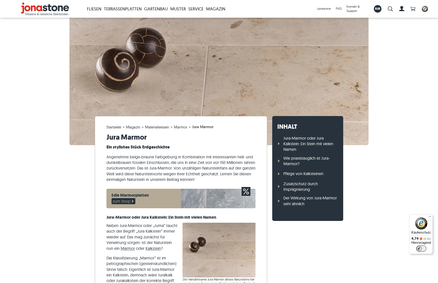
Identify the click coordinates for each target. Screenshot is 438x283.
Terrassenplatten (123, 8)
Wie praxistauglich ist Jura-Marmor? (306, 161)
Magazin (215, 8)
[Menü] (430, 218)
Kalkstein (153, 248)
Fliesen (94, 8)
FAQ (338, 8)
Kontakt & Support (353, 9)
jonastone (324, 8)
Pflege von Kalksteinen (303, 173)
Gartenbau (156, 8)
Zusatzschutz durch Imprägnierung (300, 186)
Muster (178, 8)
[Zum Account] (401, 9)
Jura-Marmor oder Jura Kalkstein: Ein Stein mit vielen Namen (308, 144)
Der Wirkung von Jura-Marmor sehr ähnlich (310, 200)
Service (196, 8)
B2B (377, 9)
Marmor (128, 248)
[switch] (421, 249)
